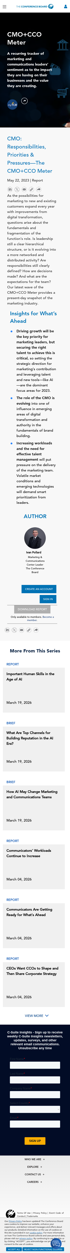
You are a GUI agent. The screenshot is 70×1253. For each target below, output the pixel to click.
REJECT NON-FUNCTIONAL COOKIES (43, 1249)
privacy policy (25, 1238)
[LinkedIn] (10, 189)
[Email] (24, 189)
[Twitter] (17, 189)
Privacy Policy (15, 1221)
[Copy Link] (31, 189)
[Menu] (4, 6)
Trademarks (32, 1216)
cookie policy (36, 1232)
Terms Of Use (24, 1212)
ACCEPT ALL (14, 1249)
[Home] (35, 6)
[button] (24, 101)
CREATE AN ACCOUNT (39, 589)
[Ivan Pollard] (35, 537)
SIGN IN (48, 599)
